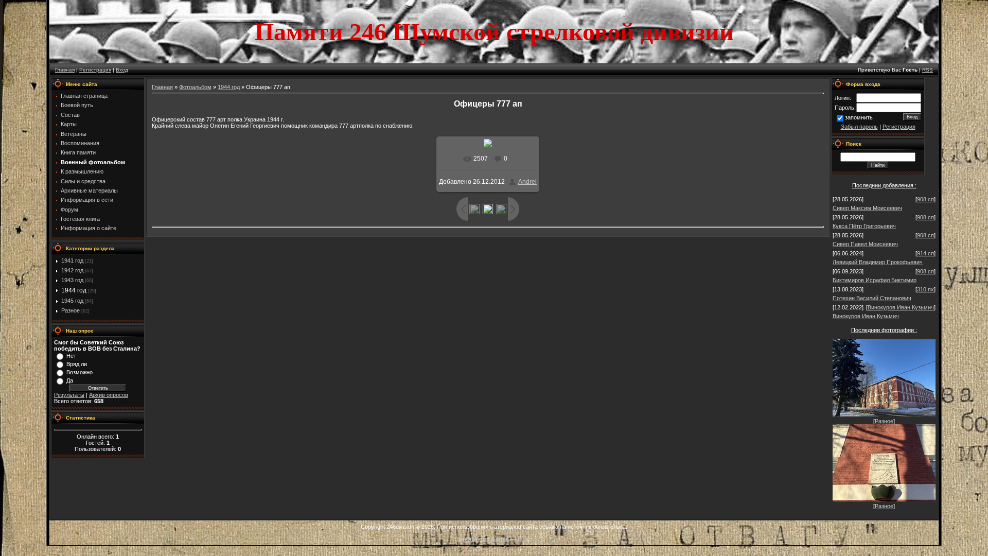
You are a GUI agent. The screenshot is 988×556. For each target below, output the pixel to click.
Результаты (69, 395)
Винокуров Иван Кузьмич (901, 307)
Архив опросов (108, 395)
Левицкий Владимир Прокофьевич (878, 262)
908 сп (925, 199)
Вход (122, 70)
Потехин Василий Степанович (872, 298)
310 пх (925, 289)
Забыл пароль (859, 127)
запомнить (859, 117)
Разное (70, 310)
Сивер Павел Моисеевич (865, 244)
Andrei (527, 181)
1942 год (72, 270)
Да (69, 380)
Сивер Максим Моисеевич (867, 208)
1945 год (72, 301)
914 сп (925, 253)
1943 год (72, 280)
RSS (927, 70)
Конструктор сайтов (483, 539)
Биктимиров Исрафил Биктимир (874, 280)
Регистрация (95, 70)
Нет (71, 356)
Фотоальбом (195, 87)
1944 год (73, 290)
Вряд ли (76, 364)
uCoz (524, 539)
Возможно (79, 372)
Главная (65, 70)
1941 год (72, 260)
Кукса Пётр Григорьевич (864, 226)
